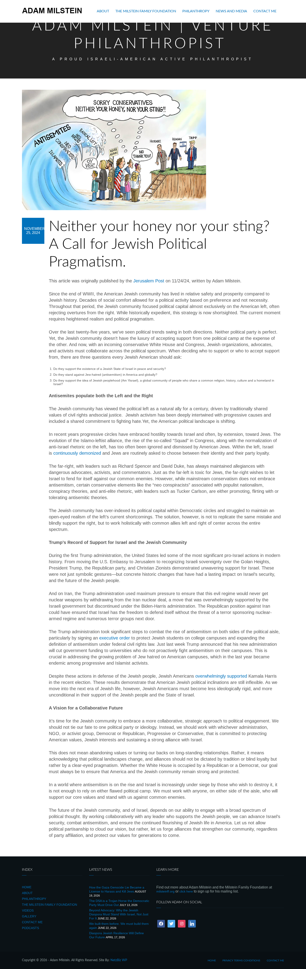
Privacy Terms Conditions (241, 960)
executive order (114, 637)
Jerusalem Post (148, 280)
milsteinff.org (165, 891)
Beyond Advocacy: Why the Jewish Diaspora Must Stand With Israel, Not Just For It (118, 914)
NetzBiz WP (118, 960)
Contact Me (264, 11)
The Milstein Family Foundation (145, 11)
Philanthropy (195, 11)
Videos (28, 910)
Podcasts (30, 928)
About (103, 11)
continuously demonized (77, 453)
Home (26, 887)
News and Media (231, 11)
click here (186, 891)
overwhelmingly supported (221, 676)
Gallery (29, 916)
